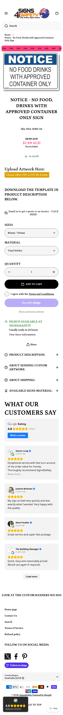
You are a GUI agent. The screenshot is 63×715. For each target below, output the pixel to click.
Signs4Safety (25, 695)
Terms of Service (14, 628)
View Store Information (22, 334)
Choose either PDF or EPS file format (27, 174)
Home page (11, 609)
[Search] (5, 25)
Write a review (17, 435)
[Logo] (31, 13)
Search (8, 622)
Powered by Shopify (42, 695)
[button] (31, 344)
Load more (31, 576)
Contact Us (11, 615)
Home (8, 35)
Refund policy (12, 634)
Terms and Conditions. (41, 294)
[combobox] (31, 25)
